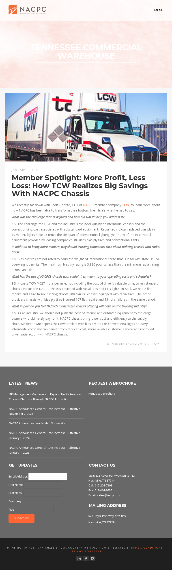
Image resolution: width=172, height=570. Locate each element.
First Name (16, 485)
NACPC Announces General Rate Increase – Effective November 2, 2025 (44, 411)
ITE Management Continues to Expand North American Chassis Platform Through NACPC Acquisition (45, 396)
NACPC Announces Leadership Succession (38, 423)
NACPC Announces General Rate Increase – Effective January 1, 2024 (44, 435)
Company (15, 501)
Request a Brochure (102, 394)
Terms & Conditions (146, 547)
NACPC (88, 205)
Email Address (18, 476)
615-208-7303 (103, 485)
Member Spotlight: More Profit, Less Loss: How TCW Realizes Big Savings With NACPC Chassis (80, 185)
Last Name (16, 493)
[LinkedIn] (79, 558)
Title (12, 509)
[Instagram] (92, 558)
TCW (125, 205)
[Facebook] (86, 558)
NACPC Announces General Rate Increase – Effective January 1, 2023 (44, 450)
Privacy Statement (86, 551)
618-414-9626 (103, 490)
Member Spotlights (129, 344)
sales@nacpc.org (108, 495)
